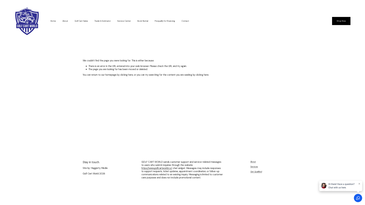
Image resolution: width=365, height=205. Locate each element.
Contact (185, 21)
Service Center (124, 21)
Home (53, 21)
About (65, 21)
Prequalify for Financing (165, 21)
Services (254, 166)
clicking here (126, 74)
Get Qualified (256, 171)
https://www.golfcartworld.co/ (156, 168)
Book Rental (142, 21)
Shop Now (341, 21)
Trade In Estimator (103, 21)
